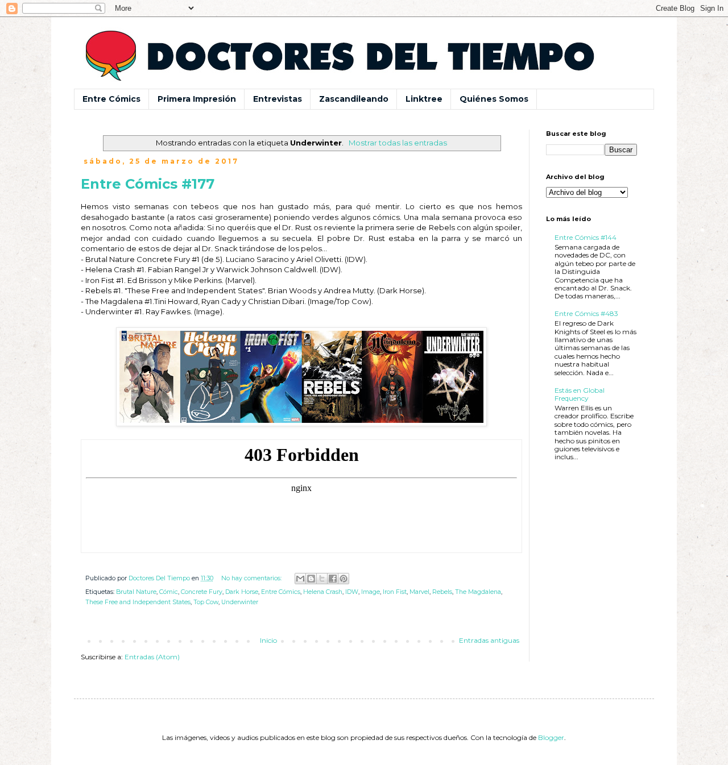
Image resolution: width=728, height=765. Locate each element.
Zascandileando (353, 99)
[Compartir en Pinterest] (343, 578)
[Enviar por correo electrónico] (300, 578)
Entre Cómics (111, 99)
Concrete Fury (201, 592)
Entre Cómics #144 (586, 237)
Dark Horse (241, 592)
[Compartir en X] (322, 578)
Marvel (419, 592)
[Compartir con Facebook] (332, 578)
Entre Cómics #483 (586, 313)
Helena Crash (322, 592)
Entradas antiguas (489, 640)
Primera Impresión (197, 99)
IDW (351, 592)
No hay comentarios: (252, 578)
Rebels (442, 592)
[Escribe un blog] (311, 578)
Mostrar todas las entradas (397, 142)
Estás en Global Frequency (580, 394)
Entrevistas (277, 99)
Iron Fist (395, 592)
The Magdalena (478, 592)
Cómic (168, 592)
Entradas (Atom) (152, 656)
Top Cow (205, 602)
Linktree (424, 99)
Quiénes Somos (494, 99)
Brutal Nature (136, 592)
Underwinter (239, 602)
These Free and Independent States (138, 602)
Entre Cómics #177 (147, 184)
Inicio (268, 640)
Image (370, 592)
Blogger (551, 737)
